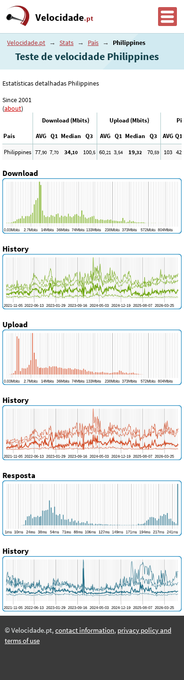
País (93, 42)
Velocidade (64, 17)
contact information (84, 630)
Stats (66, 42)
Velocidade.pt (26, 42)
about (12, 108)
